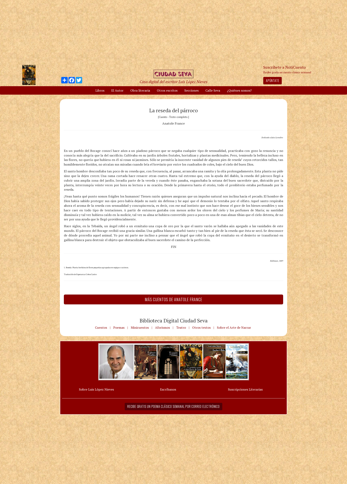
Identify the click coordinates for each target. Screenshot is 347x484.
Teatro (181, 327)
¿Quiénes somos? (239, 90)
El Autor (117, 90)
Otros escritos (167, 90)
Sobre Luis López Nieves (96, 389)
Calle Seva (212, 90)
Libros (99, 90)
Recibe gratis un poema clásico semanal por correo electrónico (173, 406)
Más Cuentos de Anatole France (173, 299)
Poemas (119, 327)
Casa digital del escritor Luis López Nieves (173, 81)
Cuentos (101, 327)
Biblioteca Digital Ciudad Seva (174, 320)
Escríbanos (168, 389)
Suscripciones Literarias (245, 389)
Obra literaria (140, 90)
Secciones (191, 90)
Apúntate (272, 80)
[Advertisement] (173, 32)
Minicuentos (140, 327)
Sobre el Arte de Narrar (234, 327)
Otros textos (201, 327)
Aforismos (162, 327)
